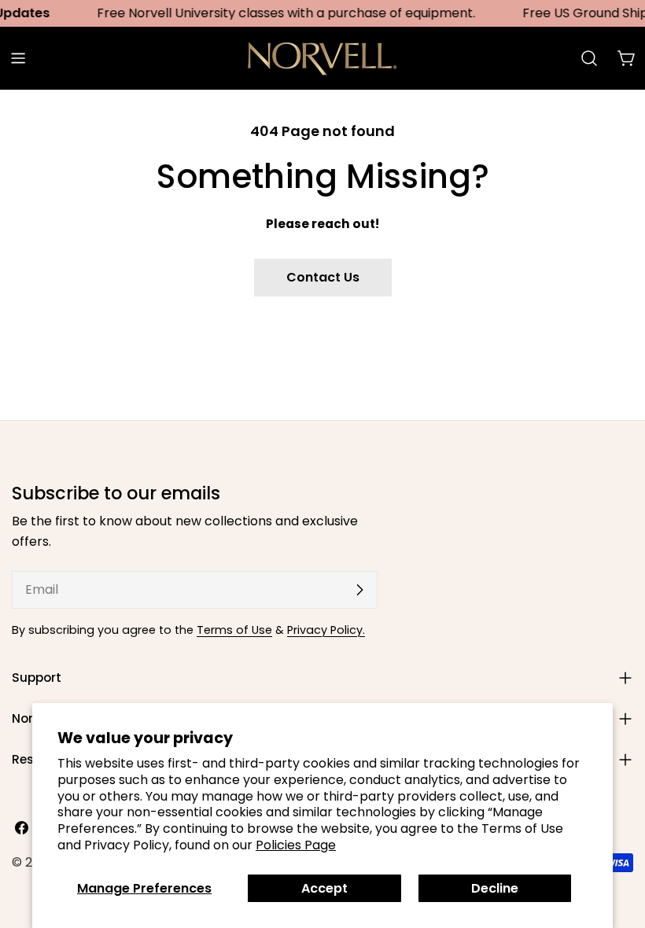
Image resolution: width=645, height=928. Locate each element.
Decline (494, 888)
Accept (324, 888)
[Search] (589, 58)
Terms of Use (234, 630)
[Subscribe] (359, 589)
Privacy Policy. (326, 630)
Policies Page (296, 845)
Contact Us (322, 277)
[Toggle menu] (18, 58)
